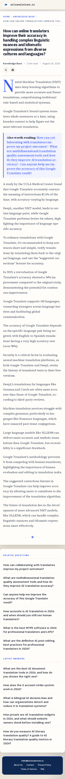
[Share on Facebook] (13, 70)
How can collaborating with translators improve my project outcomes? (31, 142)
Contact (30, 765)
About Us (18, 765)
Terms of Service (29, 769)
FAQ (42, 769)
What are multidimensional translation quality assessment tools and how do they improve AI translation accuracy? (32, 155)
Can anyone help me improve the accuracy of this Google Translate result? (31, 168)
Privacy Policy (44, 765)
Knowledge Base (24, 16)
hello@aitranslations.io (32, 760)
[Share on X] (6, 70)
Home (6, 16)
